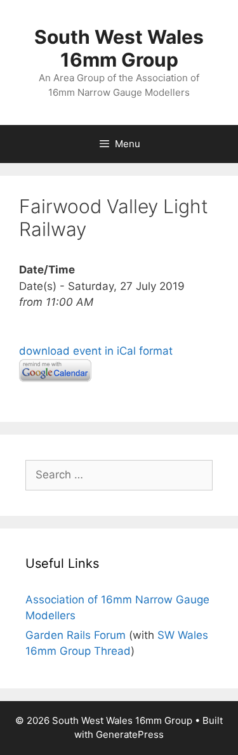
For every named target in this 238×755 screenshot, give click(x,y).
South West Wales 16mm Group (119, 48)
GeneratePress (130, 734)
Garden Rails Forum (75, 635)
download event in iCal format (96, 351)
